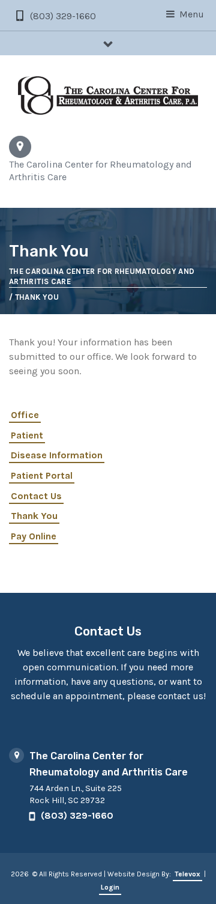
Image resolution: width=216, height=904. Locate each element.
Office (25, 414)
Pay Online (33, 536)
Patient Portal (42, 475)
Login (110, 887)
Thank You (34, 515)
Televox (187, 874)
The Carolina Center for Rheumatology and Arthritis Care (101, 277)
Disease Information (57, 455)
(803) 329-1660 (63, 16)
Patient (27, 435)
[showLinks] (108, 43)
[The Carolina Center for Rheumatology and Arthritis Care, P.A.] (108, 95)
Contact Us (36, 496)
